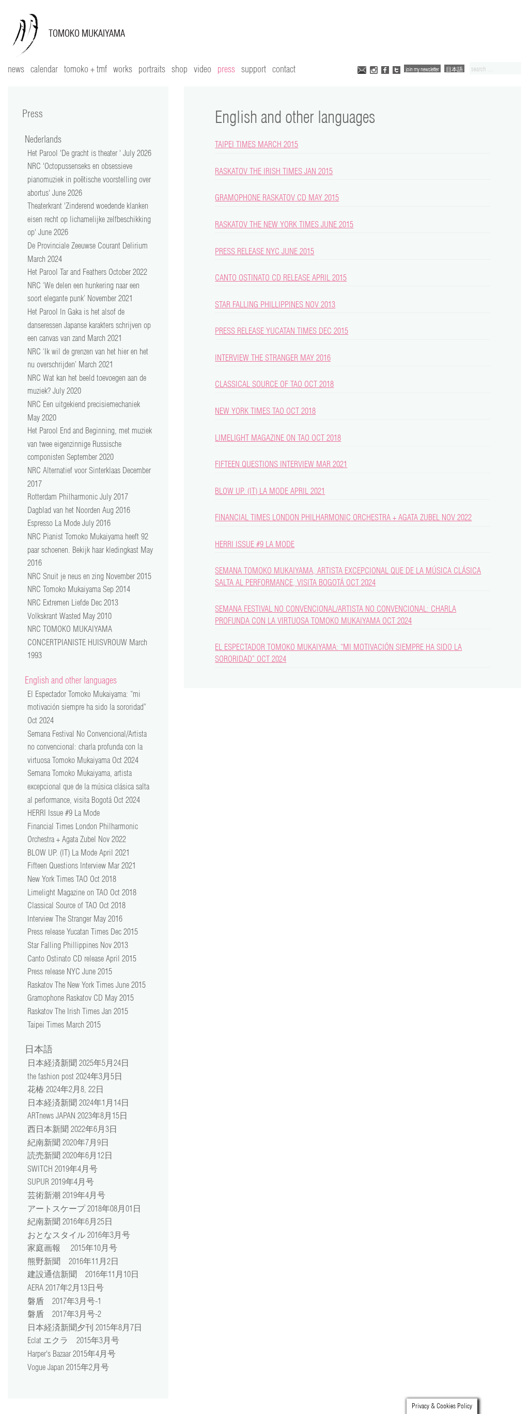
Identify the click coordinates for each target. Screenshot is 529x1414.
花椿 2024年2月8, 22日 (65, 1089)
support (253, 68)
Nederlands (43, 139)
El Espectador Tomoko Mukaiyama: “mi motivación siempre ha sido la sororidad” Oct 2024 (86, 707)
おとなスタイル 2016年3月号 (78, 1235)
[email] (361, 69)
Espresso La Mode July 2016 (69, 523)
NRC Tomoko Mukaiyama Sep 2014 (78, 589)
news (16, 68)
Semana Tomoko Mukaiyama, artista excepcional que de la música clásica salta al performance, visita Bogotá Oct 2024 (88, 786)
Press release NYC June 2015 (264, 251)
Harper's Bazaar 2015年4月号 (71, 1353)
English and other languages (71, 680)
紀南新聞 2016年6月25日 (70, 1221)
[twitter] (396, 69)
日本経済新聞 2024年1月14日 (78, 1102)
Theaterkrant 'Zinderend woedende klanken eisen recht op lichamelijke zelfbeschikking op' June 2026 (89, 218)
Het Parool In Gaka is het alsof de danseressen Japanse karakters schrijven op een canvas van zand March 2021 (89, 324)
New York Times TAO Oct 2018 (265, 411)
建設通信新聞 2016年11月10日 (83, 1274)
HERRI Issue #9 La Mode (254, 544)
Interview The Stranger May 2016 (273, 357)
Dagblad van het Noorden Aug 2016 (78, 510)
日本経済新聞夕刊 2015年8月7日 (84, 1327)
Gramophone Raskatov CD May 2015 (277, 197)
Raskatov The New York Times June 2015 (284, 224)
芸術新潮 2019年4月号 (66, 1195)
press (226, 68)
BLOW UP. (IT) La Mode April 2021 (270, 491)
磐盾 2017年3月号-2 (64, 1314)
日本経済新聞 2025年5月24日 (78, 1063)
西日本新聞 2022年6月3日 (72, 1129)
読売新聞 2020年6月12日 (70, 1155)
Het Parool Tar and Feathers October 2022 (87, 272)
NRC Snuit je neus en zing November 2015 (89, 576)
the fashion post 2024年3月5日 (74, 1076)
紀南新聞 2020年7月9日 (68, 1142)
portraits (151, 68)
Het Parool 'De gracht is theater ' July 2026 (89, 153)
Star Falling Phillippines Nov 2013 (275, 304)
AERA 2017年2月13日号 (65, 1287)
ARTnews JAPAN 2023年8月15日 (77, 1115)
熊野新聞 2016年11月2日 (73, 1261)
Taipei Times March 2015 (256, 144)
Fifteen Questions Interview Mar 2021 (281, 464)
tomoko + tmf (85, 68)
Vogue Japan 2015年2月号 (68, 1367)
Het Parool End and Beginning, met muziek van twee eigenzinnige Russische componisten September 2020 (89, 443)
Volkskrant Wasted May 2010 (69, 616)
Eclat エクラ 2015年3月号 (73, 1340)
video (202, 68)
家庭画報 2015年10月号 (72, 1247)
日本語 (454, 69)
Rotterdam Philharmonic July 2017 (77, 496)
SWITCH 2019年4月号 (62, 1168)
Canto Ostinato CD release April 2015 (281, 277)
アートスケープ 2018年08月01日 (84, 1208)
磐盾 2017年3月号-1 (64, 1301)
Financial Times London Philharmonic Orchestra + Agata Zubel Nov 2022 (343, 517)
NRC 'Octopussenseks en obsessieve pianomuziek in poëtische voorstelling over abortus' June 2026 (89, 179)
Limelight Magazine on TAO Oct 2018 (278, 437)
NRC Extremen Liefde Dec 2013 (72, 602)
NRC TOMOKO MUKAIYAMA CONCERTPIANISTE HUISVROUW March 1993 (87, 642)
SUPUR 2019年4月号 (60, 1181)
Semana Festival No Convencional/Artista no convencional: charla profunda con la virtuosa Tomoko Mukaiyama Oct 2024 (87, 746)
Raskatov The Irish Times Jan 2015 (274, 171)
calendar (44, 68)
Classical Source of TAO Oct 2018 (274, 384)
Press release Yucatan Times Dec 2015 (281, 330)
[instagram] (374, 69)
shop (180, 68)
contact (283, 68)
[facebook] (385, 69)
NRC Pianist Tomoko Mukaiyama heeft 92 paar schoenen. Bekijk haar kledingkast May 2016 (90, 549)
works (122, 68)
